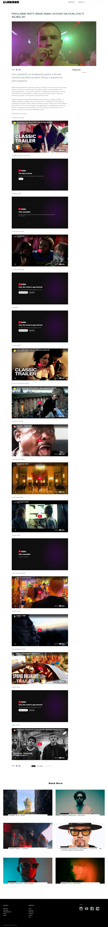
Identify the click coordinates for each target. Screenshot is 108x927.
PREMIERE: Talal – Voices (17, 815)
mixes (4, 913)
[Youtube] (86, 909)
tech (30, 917)
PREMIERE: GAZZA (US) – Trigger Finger (21, 883)
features (31, 910)
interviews (31, 911)
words (71, 2)
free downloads (7, 911)
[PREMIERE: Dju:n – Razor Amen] (80, 871)
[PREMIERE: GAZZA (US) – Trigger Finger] (27, 871)
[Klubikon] (11, 2)
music (80, 2)
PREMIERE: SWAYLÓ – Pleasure (18, 848)
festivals (31, 913)
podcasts (5, 908)
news (33, 766)
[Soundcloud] (97, 909)
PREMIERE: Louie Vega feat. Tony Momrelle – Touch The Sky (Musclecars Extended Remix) (79, 849)
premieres (12, 813)
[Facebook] (92, 909)
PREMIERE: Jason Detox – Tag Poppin (73, 815)
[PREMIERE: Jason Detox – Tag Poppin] (80, 803)
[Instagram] (81, 909)
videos (5, 915)
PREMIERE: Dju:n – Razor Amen (71, 883)
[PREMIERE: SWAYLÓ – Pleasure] (27, 836)
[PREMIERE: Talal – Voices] (27, 803)
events (30, 915)
